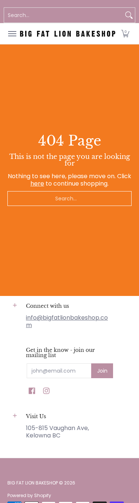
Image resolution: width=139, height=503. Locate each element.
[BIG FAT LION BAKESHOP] (67, 33)
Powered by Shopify (29, 495)
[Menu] (11, 33)
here (37, 183)
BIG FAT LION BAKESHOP (32, 483)
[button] (125, 33)
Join (102, 370)
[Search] (129, 15)
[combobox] (63, 15)
